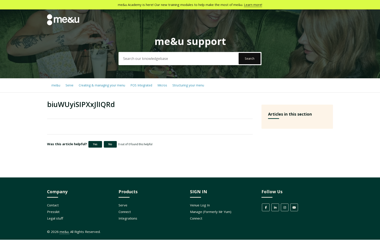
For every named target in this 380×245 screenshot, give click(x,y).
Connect (125, 211)
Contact (53, 205)
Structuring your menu (188, 85)
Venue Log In (200, 205)
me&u (55, 85)
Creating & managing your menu (102, 85)
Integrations (128, 218)
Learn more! (253, 4)
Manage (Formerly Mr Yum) (210, 211)
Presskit (53, 211)
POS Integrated (141, 85)
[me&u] (63, 24)
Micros (162, 85)
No (110, 144)
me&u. (64, 231)
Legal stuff (55, 218)
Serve (69, 85)
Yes (95, 144)
